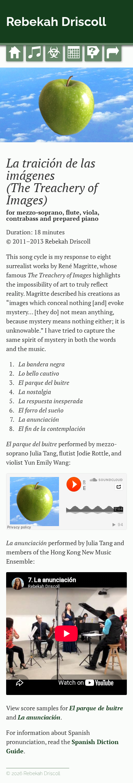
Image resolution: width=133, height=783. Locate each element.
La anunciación (39, 717)
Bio (54, 43)
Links (113, 43)
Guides (94, 43)
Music (34, 43)
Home (15, 43)
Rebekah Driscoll (56, 21)
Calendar (75, 43)
